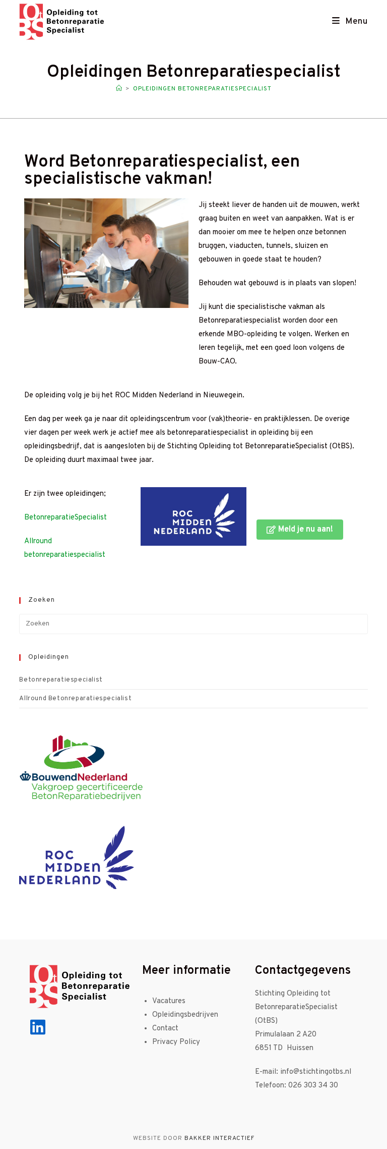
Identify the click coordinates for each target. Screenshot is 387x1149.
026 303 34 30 (314, 1085)
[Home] (119, 89)
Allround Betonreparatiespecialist (75, 699)
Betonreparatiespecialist (60, 680)
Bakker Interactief (219, 1138)
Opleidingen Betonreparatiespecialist (202, 89)
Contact (165, 1028)
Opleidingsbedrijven (185, 1015)
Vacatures (168, 1001)
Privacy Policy (176, 1042)
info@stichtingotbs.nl (315, 1072)
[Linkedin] (37, 1026)
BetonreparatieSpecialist (65, 518)
